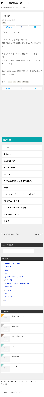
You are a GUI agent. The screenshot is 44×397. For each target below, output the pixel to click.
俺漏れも (7, 154)
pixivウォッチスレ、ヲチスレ (14, 277)
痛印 (6, 270)
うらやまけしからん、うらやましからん (18, 283)
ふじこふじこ (15, 356)
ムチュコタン (15, 326)
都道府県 (25, 82)
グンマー (14, 346)
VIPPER (7, 174)
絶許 (6, 293)
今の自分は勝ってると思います (12, 234)
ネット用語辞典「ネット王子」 (18, 3)
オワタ (6, 221)
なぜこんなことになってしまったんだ (20, 194)
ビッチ (6, 147)
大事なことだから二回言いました (18, 181)
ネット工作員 (9, 167)
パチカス (8, 267)
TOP (15, 381)
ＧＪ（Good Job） (12, 214)
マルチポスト (9, 287)
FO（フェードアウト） (13, 201)
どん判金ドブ (9, 161)
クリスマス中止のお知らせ (15, 208)
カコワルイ (38, 234)
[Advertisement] (22, 114)
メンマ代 (14, 366)
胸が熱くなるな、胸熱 (12, 263)
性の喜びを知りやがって (18, 316)
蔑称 (19, 82)
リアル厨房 (8, 280)
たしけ (7, 273)
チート (7, 300)
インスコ (8, 290)
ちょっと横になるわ (17, 336)
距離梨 (6, 188)
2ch (4, 23)
